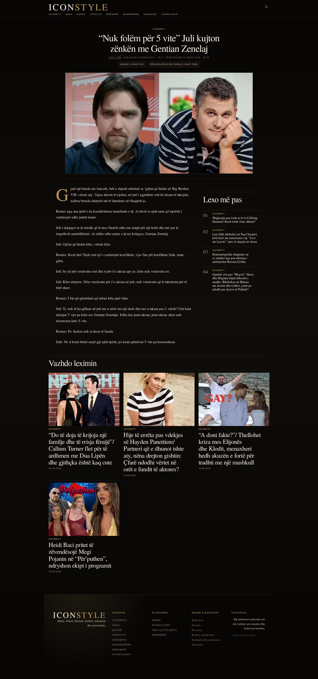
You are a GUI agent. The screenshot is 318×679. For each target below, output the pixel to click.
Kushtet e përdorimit (203, 634)
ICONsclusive (169, 14)
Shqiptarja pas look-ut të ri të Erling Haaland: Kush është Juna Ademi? (234, 220)
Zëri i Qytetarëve (164, 630)
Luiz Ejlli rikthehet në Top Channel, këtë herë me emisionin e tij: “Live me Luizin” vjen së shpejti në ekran (234, 238)
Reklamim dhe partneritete (206, 639)
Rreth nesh (197, 620)
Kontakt (196, 625)
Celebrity (55, 14)
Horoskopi (150, 14)
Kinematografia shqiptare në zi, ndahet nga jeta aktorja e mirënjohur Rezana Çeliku (230, 258)
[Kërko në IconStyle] (266, 7)
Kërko (156, 620)
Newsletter (197, 644)
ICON (79, 7)
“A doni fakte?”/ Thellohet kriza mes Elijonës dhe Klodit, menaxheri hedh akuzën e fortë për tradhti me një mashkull (230, 448)
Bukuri (81, 14)
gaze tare (115, 57)
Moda (69, 14)
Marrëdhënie (131, 14)
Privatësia (197, 630)
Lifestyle (96, 14)
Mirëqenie (112, 14)
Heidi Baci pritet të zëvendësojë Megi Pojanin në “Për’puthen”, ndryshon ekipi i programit (80, 554)
